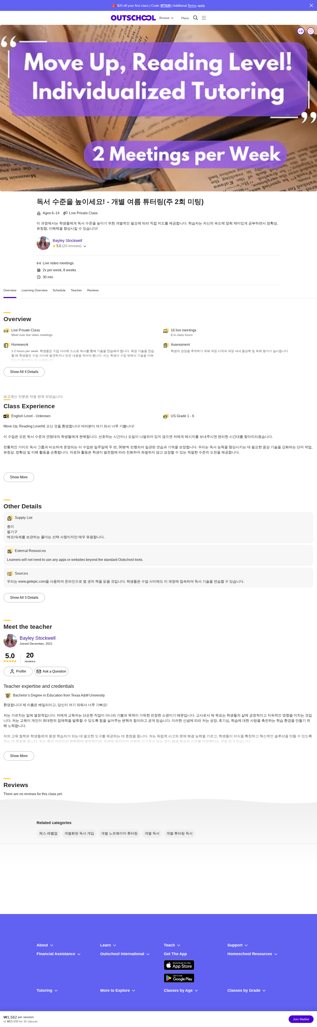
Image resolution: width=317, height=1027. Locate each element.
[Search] (195, 18)
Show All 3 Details (24, 597)
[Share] (301, 31)
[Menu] (204, 17)
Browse (164, 18)
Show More (19, 477)
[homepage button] (133, 18)
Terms (192, 5)
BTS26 (166, 5)
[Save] (310, 31)
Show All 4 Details (24, 372)
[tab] (9, 290)
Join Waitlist (301, 1019)
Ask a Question (54, 671)
